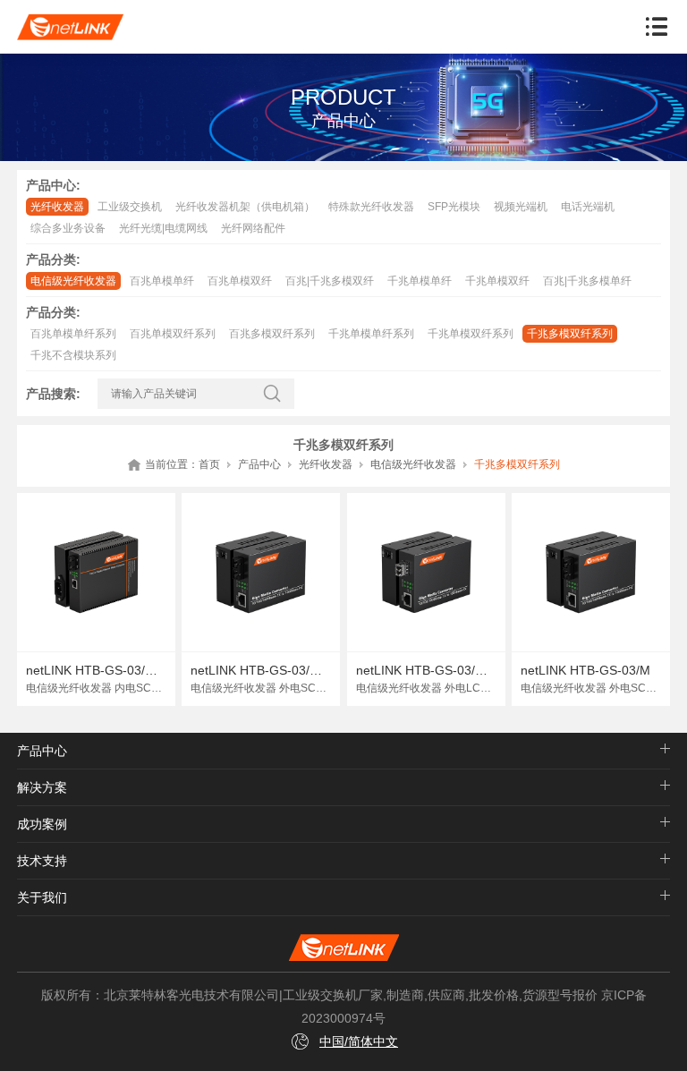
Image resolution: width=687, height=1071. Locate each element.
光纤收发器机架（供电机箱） (245, 206)
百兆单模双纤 (240, 281)
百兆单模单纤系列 (73, 333)
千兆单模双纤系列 (470, 333)
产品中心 (259, 464)
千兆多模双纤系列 (570, 333)
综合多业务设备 (68, 228)
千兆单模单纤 (419, 281)
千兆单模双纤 (497, 281)
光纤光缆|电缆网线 (163, 228)
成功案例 (42, 824)
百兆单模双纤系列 (173, 333)
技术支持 (42, 861)
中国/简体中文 (358, 1041)
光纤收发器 (57, 206)
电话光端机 (588, 206)
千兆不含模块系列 (73, 355)
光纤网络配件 (253, 228)
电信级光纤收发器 (73, 281)
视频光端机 (520, 206)
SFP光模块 (454, 206)
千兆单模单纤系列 (371, 333)
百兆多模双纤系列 (272, 333)
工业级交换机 (130, 206)
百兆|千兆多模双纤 (329, 281)
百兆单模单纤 (162, 281)
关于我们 (42, 897)
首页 (209, 464)
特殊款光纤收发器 (371, 206)
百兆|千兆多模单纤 (587, 281)
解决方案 (42, 787)
